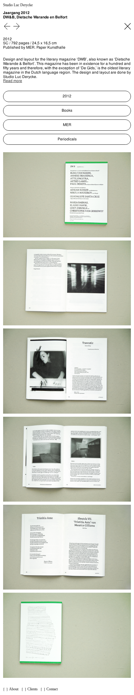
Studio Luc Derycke (18, 5)
